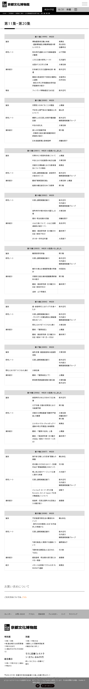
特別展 (7, 637)
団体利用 (41, 614)
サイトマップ (73, 614)
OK (38, 686)
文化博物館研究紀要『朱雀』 (32, 13)
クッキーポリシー (47, 686)
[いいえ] (85, 683)
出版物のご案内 (20, 13)
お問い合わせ (20, 614)
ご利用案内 (11, 13)
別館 (28, 637)
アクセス (32, 614)
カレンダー (8, 614)
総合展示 (8, 659)
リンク (63, 614)
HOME (4, 13)
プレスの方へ (53, 614)
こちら (24, 597)
